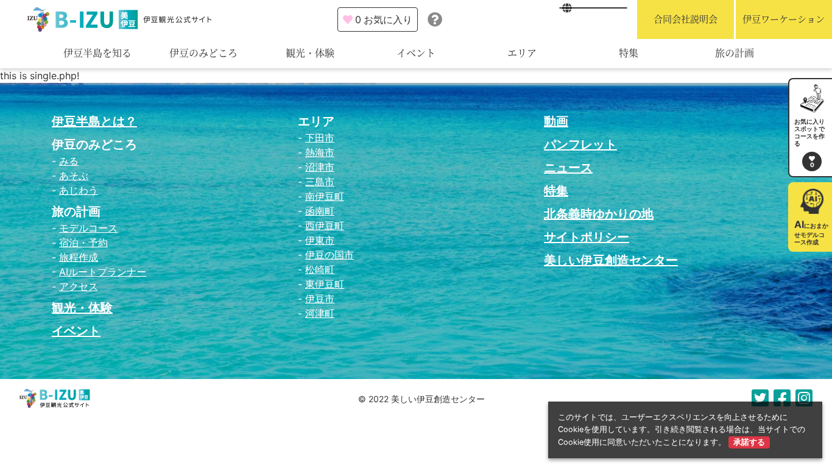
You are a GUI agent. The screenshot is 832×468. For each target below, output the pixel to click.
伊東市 (319, 240)
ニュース (568, 167)
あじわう (78, 190)
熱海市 (319, 152)
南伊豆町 (324, 196)
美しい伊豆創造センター (611, 260)
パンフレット (580, 144)
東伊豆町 (324, 284)
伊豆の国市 (329, 255)
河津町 (319, 313)
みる (69, 161)
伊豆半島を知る (97, 53)
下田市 (319, 138)
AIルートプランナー (102, 272)
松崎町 (319, 269)
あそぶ (73, 175)
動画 (556, 121)
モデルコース (88, 228)
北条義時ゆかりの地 (599, 214)
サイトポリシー (586, 237)
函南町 (319, 211)
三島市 (319, 182)
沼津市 (319, 167)
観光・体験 (310, 53)
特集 (628, 53)
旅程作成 (78, 257)
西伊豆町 (324, 225)
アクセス (78, 286)
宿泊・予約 (83, 242)
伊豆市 (319, 298)
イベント (416, 53)
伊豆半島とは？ (94, 121)
